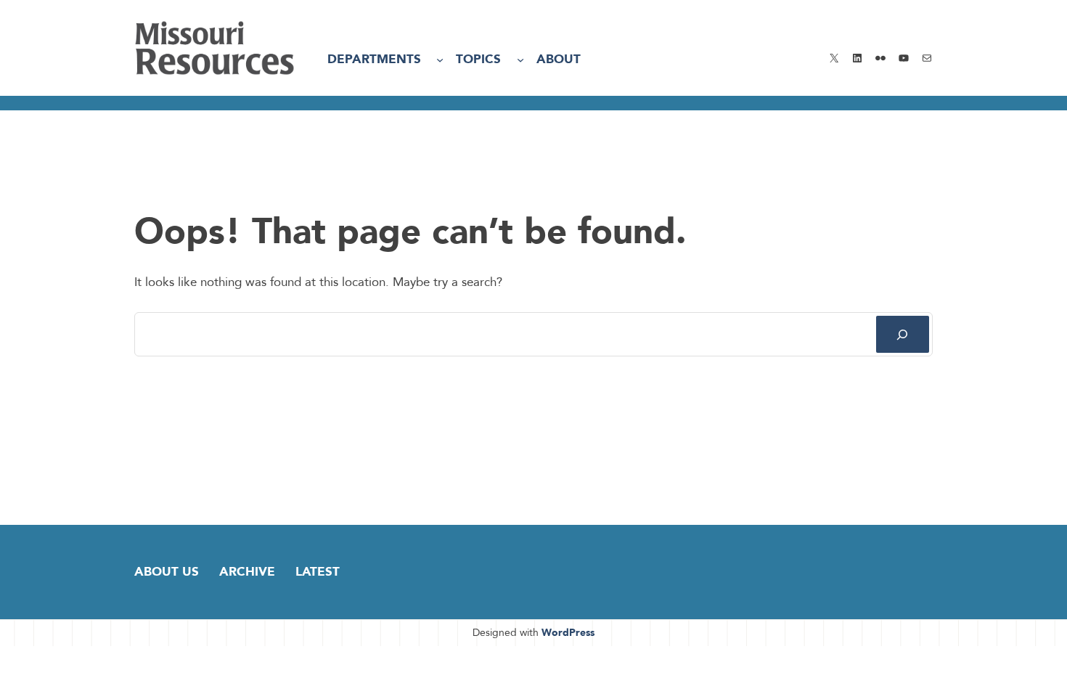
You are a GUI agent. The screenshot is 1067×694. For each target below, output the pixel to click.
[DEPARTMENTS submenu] (439, 59)
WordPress (567, 633)
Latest (317, 571)
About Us (166, 571)
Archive (247, 571)
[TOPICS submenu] (520, 59)
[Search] (902, 334)
